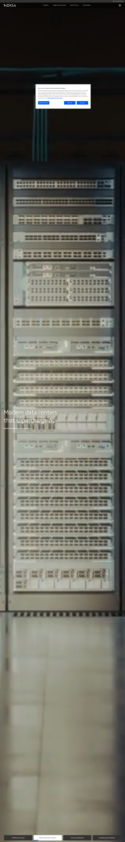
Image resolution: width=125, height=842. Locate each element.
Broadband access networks (107, 838)
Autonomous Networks (77, 838)
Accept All (82, 102)
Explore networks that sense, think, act (17, 428)
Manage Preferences (43, 102)
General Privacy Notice (57, 98)
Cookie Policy (50, 98)
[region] (63, 96)
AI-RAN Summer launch (18, 838)
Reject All (70, 102)
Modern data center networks (47, 838)
